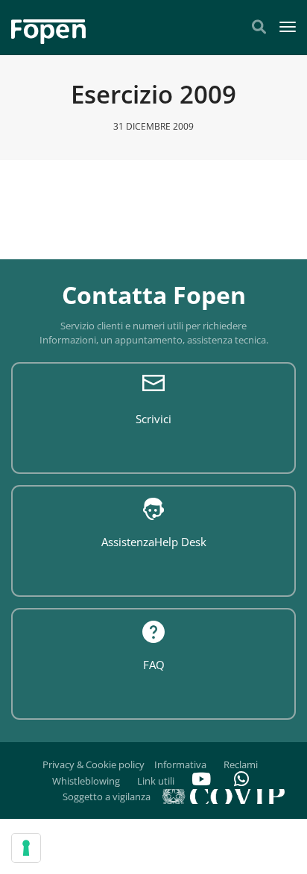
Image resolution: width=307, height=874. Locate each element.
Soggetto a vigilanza (107, 796)
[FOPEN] (48, 26)
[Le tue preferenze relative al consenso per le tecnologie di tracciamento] (26, 848)
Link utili (155, 781)
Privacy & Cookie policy (93, 764)
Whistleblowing (86, 781)
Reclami (241, 764)
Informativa (180, 764)
